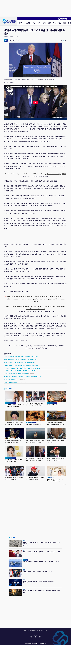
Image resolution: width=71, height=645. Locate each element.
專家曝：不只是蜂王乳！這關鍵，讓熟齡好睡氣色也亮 (14, 460)
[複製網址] (17, 40)
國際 (44, 23)
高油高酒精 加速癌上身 (53, 405)
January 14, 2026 (49, 311)
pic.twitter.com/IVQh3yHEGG (56, 174)
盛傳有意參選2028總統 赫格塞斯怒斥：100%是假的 (14, 478)
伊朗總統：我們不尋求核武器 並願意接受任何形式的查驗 (14, 441)
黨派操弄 (45, 348)
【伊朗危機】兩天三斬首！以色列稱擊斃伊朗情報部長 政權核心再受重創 (14, 423)
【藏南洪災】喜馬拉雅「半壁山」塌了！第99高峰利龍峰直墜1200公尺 (23, 376)
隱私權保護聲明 (34, 630)
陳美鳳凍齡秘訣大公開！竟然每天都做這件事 (16, 373)
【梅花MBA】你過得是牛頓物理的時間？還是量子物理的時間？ (21, 371)
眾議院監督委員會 (52, 345)
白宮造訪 (15, 345)
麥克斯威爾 (26, 348)
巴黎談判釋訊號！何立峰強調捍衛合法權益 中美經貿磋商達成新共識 (35, 459)
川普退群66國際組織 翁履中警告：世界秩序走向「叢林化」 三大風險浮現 (35, 404)
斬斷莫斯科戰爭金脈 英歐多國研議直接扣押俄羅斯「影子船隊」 (35, 441)
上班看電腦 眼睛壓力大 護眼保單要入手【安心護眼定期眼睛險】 (14, 405)
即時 (20, 23)
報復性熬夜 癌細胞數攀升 (11, 382)
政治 (34, 23)
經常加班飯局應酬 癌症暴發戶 (34, 424)
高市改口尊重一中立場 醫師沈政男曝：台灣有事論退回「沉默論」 (22, 365)
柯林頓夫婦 (36, 345)
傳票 (32, 348)
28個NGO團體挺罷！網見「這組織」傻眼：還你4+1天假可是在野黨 (22, 368)
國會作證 (43, 345)
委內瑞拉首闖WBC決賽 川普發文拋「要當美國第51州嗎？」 (35, 478)
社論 (64, 23)
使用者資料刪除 (43, 630)
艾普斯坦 (22, 345)
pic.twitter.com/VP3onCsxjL (35, 309)
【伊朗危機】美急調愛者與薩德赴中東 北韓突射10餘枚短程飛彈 (56, 423)
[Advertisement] (35, 8)
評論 (59, 23)
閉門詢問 (61, 345)
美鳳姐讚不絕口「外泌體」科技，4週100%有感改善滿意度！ (56, 480)
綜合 (54, 23)
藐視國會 (38, 348)
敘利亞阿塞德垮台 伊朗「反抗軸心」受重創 (55, 441)
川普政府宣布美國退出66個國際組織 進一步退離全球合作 (56, 459)
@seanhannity (61, 306)
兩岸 (39, 23)
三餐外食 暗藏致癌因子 (11, 379)
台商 (49, 23)
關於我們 (26, 630)
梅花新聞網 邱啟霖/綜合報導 (11, 83)
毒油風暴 (27, 23)
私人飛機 (29, 345)
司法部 (9, 345)
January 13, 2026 (44, 176)
